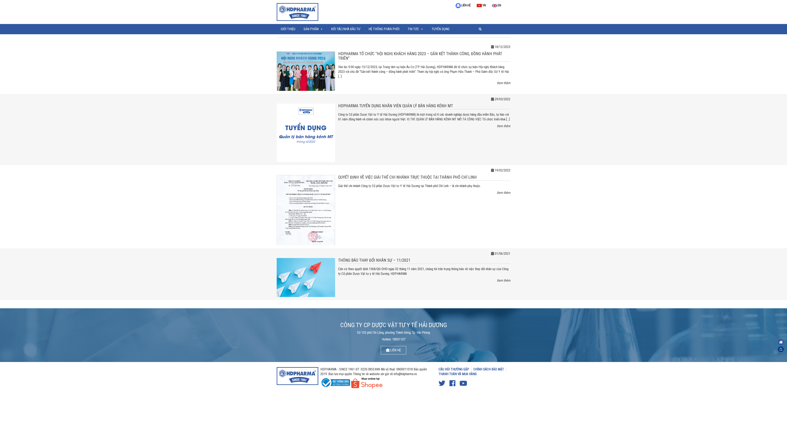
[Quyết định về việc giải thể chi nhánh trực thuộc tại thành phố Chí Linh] (306, 210)
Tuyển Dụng (440, 29)
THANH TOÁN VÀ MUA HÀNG (458, 374)
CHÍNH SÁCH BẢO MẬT (488, 369)
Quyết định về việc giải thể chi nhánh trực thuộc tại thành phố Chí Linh (407, 177)
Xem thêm (503, 83)
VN (484, 5)
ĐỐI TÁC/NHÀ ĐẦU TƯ (345, 29)
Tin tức (413, 29)
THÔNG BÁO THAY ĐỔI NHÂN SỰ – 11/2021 (374, 260)
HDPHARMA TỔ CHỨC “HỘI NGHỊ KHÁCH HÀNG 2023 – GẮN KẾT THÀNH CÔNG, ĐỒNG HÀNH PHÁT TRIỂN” (420, 56)
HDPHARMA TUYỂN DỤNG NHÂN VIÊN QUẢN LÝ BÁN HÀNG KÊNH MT (395, 105)
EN (499, 5)
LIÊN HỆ (466, 5)
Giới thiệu (288, 29)
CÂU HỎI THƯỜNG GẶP (454, 369)
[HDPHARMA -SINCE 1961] (297, 11)
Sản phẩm (311, 29)
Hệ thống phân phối (383, 29)
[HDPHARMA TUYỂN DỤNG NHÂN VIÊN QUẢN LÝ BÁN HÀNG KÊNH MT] (306, 133)
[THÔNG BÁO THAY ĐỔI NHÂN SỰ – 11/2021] (306, 277)
